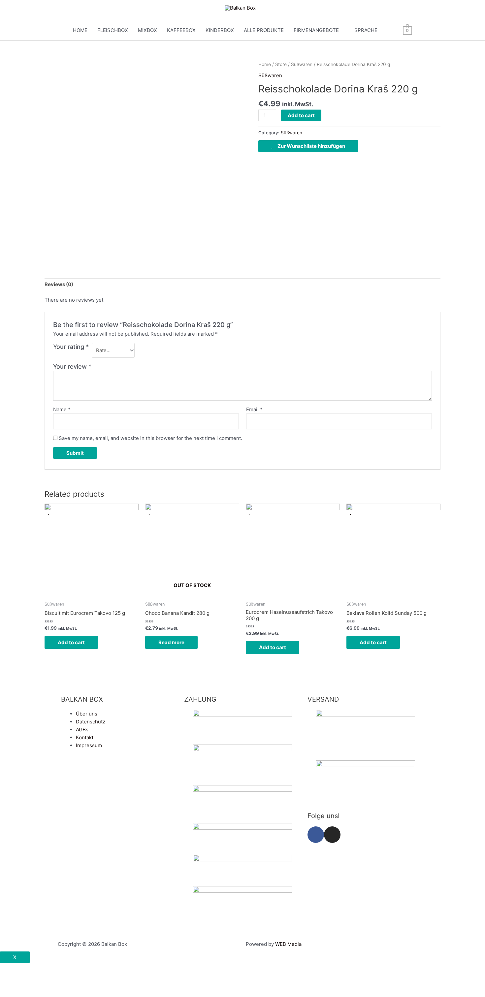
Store (281, 64)
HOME (80, 30)
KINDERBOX (220, 30)
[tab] (59, 284)
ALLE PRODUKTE (264, 30)
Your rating (71, 346)
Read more (171, 642)
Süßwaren (301, 64)
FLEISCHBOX (112, 30)
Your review (72, 366)
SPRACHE (365, 30)
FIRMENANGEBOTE (316, 30)
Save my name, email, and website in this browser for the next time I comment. (150, 438)
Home (264, 64)
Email (254, 409)
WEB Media (288, 944)
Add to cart (301, 115)
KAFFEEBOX (181, 30)
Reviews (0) (59, 284)
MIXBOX (147, 30)
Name (62, 409)
